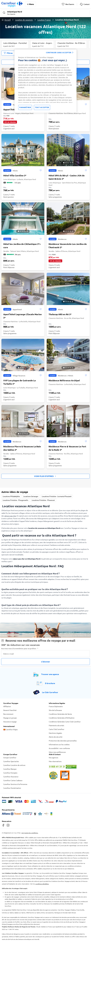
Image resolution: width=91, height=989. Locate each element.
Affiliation (7, 706)
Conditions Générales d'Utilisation (61, 718)
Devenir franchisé (9, 710)
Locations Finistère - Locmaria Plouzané (56, 496)
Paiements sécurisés (56, 725)
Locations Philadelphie (11, 496)
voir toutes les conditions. (29, 833)
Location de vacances (24, 20)
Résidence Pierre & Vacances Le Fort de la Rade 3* (67, 448)
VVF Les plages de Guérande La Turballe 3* (19, 382)
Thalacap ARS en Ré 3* (60, 314)
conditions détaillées (42, 884)
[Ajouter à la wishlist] (86, 104)
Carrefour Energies (10, 773)
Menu (31, 4)
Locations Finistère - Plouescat (43, 500)
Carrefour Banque (9, 769)
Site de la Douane (55, 710)
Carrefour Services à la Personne (15, 784)
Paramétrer (25, 107)
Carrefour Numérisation (12, 788)
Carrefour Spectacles (11, 761)
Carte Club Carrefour (56, 729)
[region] (45, 81)
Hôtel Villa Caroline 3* (14, 175)
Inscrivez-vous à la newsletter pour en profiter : (19, 648)
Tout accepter (42, 107)
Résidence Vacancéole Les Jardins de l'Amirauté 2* (68, 246)
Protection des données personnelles (63, 741)
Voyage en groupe (10, 718)
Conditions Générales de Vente (60, 714)
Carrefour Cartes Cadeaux (12, 780)
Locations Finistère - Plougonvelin (15, 500)
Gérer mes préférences (57, 752)
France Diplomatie (56, 706)
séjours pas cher (10, 516)
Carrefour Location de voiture (14, 765)
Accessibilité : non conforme (59, 748)
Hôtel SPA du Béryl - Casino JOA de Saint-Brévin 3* (67, 177)
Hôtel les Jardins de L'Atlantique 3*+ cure (22, 246)
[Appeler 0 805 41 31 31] (68, 767)
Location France (44, 20)
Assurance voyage (10, 722)
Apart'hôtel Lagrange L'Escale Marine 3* (22, 316)
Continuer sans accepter (58, 52)
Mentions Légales (55, 733)
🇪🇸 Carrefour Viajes (10, 729)
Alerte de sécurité (55, 737)
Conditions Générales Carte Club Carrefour (65, 722)
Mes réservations (55, 761)
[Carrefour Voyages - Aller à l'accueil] (12, 4)
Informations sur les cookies (59, 744)
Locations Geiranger (30, 496)
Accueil (8, 20)
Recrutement (8, 714)
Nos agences (53, 757)
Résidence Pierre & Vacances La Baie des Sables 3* (22, 448)
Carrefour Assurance (10, 776)
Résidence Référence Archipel (64, 380)
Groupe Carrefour (9, 757)
